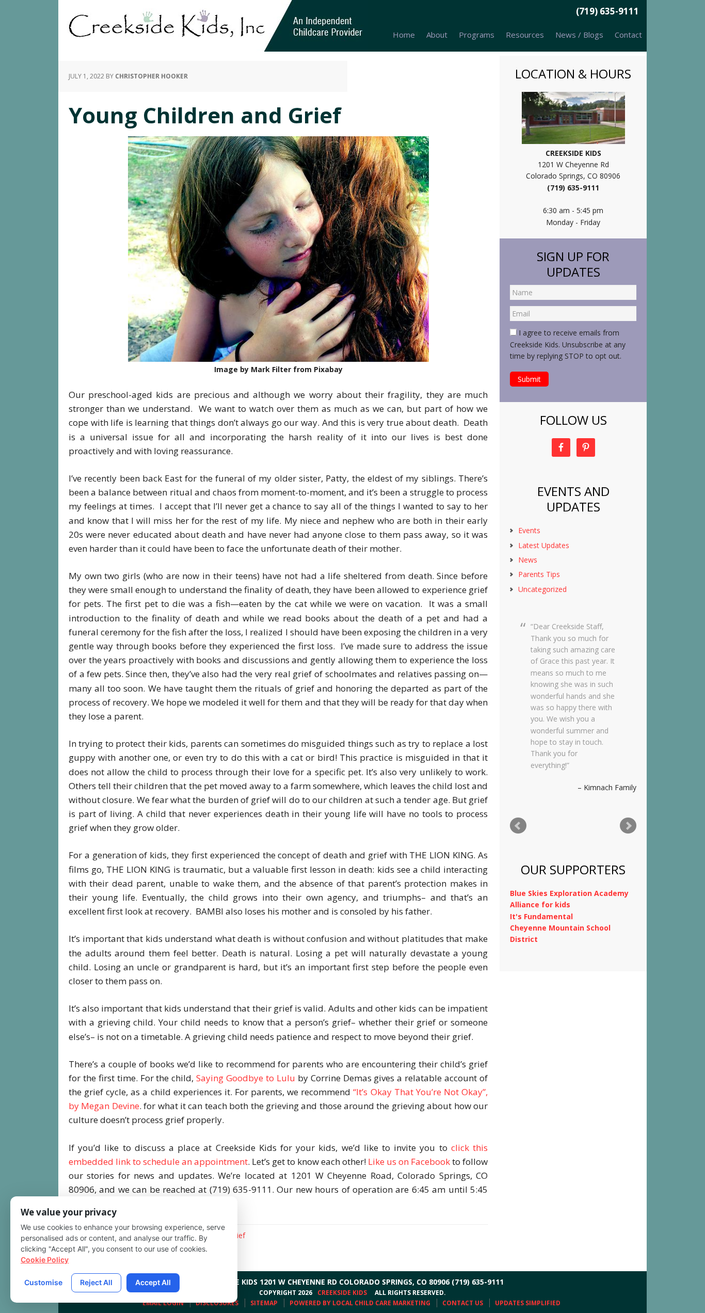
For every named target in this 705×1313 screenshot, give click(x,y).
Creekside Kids (213, 26)
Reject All (96, 1282)
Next (628, 826)
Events (529, 530)
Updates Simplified (527, 1303)
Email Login (163, 1303)
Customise (43, 1282)
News (527, 560)
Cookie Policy (45, 1259)
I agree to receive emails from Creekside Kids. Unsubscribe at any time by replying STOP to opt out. (568, 344)
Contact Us (462, 1303)
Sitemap (264, 1303)
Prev (518, 826)
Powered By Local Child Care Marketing (360, 1303)
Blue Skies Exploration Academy (569, 893)
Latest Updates (543, 545)
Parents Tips (539, 574)
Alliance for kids (540, 904)
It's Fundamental (541, 916)
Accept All (153, 1282)
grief (237, 1235)
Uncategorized (542, 589)
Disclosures (217, 1303)
